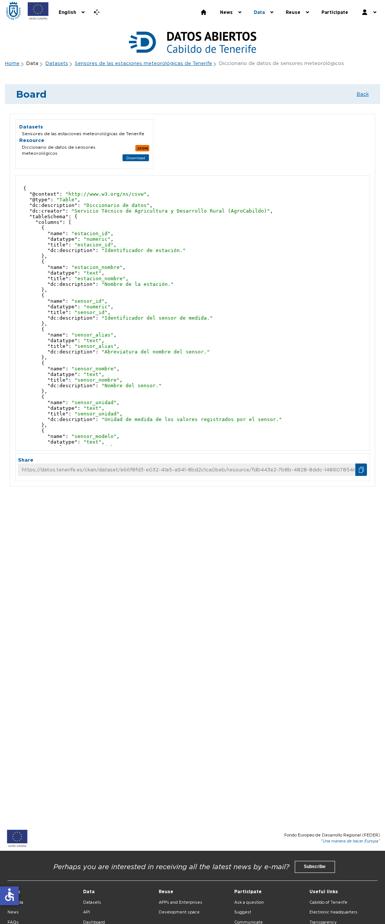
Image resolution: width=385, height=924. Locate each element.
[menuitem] (71, 12)
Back (363, 94)
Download (135, 158)
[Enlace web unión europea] (38, 11)
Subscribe (315, 866)
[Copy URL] (361, 470)
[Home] (13, 11)
